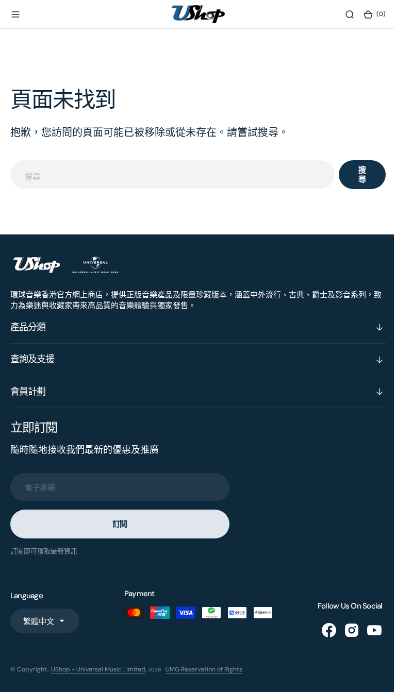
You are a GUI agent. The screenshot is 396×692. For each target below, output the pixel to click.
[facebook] (321, 630)
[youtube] (366, 630)
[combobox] (168, 174)
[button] (15, 14)
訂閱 (119, 524)
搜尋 (354, 174)
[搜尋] (342, 14)
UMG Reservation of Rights (204, 669)
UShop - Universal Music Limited (98, 669)
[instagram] (344, 630)
